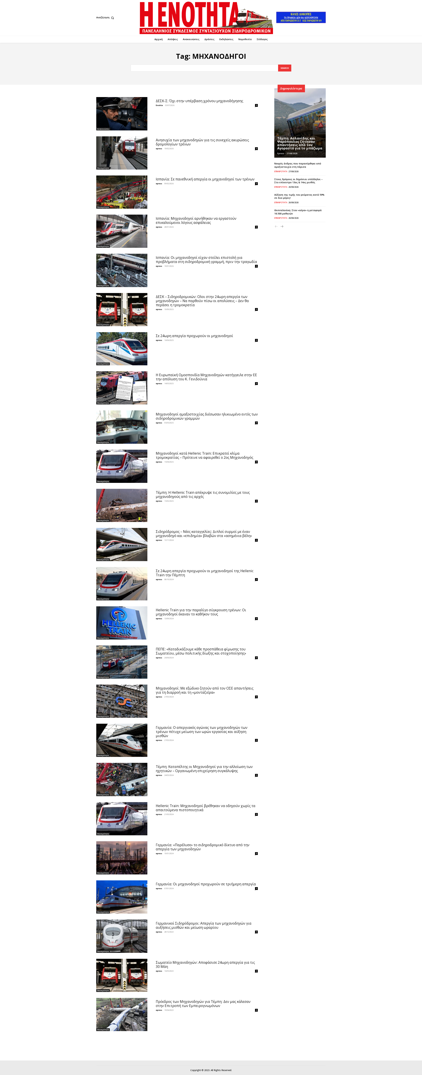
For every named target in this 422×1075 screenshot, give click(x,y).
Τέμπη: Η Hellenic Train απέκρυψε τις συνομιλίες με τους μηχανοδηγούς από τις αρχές (203, 494)
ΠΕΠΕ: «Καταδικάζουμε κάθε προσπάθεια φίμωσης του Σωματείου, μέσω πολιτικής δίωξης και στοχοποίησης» (201, 651)
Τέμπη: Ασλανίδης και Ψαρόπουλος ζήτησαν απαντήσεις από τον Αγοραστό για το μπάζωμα (299, 143)
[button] (105, 17)
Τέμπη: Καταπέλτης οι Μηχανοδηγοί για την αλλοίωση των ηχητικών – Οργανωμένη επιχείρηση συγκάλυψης (204, 768)
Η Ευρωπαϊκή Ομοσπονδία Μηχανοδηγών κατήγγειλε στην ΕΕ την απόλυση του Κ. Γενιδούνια (206, 377)
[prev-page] (276, 227)
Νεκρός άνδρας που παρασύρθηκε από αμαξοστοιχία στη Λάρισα (297, 165)
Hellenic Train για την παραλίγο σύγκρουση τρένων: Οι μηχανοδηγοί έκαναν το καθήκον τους (201, 612)
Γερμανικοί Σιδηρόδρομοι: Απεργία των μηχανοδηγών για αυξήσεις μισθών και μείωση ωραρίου (203, 925)
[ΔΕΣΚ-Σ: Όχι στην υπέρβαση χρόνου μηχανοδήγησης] (121, 113)
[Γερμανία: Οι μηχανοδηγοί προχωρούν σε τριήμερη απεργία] (121, 897)
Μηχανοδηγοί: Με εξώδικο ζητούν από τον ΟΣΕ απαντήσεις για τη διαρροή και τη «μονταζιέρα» (204, 690)
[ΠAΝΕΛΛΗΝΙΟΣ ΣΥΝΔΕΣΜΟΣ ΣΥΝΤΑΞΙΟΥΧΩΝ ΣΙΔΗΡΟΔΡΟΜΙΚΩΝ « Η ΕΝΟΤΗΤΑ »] (206, 18)
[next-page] (282, 227)
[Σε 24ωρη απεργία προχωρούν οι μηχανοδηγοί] (121, 348)
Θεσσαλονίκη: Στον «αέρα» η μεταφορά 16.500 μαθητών (298, 212)
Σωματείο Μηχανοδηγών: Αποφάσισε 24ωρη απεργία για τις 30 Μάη (205, 964)
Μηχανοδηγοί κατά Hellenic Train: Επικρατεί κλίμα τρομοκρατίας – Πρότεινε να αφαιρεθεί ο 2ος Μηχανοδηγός (204, 455)
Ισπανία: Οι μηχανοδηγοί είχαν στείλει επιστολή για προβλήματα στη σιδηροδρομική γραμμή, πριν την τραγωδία (206, 259)
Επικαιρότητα (103, 168)
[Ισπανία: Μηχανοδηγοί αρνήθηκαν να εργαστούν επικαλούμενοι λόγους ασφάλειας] (121, 231)
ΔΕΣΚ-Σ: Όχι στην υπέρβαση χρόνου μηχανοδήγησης (199, 101)
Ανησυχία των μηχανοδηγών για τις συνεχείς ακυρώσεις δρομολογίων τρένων (202, 142)
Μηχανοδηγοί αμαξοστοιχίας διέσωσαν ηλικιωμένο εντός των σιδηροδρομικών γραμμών (207, 416)
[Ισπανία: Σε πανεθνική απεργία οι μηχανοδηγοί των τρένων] (121, 192)
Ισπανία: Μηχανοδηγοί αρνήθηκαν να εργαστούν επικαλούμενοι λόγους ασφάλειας (196, 220)
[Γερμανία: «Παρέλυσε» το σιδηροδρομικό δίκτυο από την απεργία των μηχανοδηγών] (121, 857)
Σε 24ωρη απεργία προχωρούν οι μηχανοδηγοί (194, 335)
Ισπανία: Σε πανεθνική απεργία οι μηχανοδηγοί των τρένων (205, 179)
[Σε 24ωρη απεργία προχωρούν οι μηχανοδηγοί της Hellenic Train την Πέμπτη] (121, 583)
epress (159, 148)
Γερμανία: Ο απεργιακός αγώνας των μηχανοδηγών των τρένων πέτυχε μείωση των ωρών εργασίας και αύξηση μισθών (201, 731)
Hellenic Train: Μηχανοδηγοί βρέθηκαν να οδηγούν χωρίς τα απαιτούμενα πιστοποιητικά (205, 807)
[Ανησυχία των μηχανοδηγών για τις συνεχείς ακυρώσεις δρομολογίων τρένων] (121, 153)
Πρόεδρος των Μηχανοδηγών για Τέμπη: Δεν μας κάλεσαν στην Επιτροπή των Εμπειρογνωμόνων (203, 1003)
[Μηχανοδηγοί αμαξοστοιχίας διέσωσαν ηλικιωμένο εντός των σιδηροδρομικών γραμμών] (121, 427)
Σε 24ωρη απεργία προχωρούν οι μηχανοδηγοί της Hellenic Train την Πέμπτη (205, 573)
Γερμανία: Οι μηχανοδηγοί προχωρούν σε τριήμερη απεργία (206, 884)
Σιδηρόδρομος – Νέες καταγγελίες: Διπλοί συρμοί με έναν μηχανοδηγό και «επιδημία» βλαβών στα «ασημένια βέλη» (204, 533)
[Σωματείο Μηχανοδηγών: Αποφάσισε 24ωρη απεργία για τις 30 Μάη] (121, 975)
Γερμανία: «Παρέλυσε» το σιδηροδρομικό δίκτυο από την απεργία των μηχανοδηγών (202, 847)
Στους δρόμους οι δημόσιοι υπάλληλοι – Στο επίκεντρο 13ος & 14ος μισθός (298, 181)
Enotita (159, 105)
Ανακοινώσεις (103, 129)
